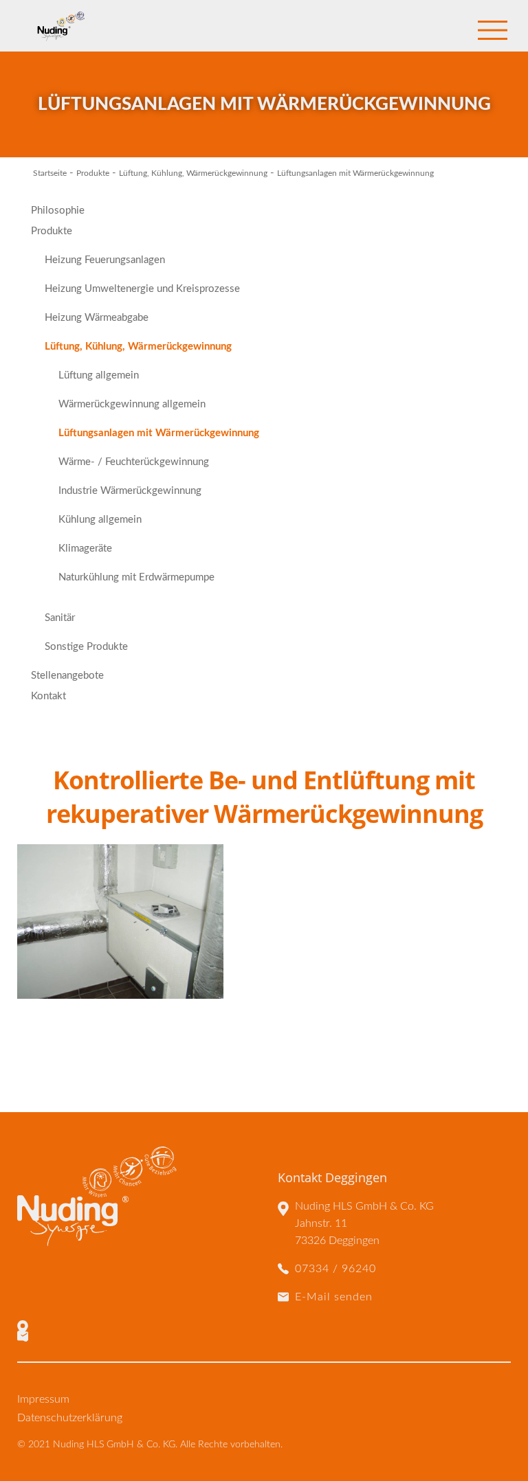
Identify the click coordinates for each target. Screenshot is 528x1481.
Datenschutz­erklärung (69, 1417)
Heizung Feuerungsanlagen (105, 260)
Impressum (43, 1399)
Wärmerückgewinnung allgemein (132, 404)
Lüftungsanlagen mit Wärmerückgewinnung (158, 433)
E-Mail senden (334, 1296)
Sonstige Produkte (86, 647)
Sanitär (60, 618)
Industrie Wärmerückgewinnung (129, 491)
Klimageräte (85, 548)
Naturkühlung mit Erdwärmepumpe (136, 577)
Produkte (92, 173)
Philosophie (58, 210)
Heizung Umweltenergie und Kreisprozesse (142, 289)
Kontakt (48, 696)
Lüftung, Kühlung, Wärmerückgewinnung (193, 173)
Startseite (50, 173)
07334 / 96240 (335, 1268)
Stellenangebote (67, 675)
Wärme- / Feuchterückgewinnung (133, 462)
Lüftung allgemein (98, 375)
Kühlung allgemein (100, 520)
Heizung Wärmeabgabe (96, 318)
